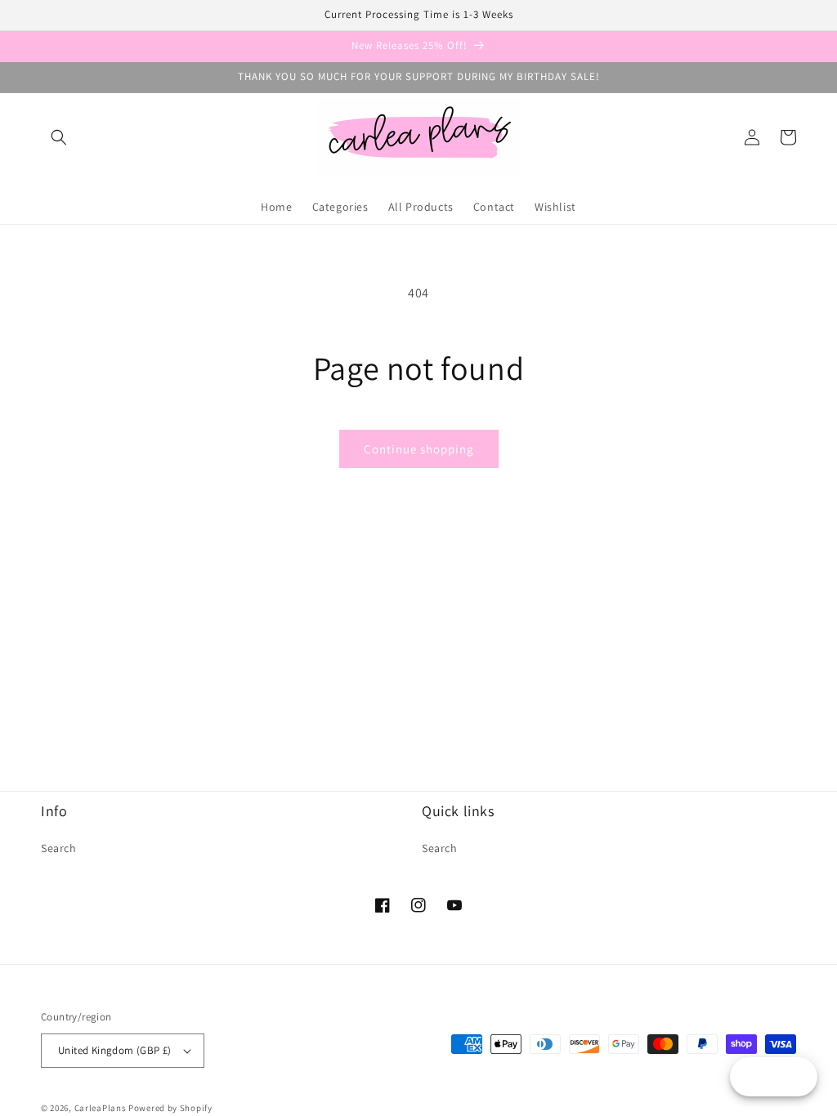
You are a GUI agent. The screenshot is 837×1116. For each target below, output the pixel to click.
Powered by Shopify (170, 1108)
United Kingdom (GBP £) (115, 1050)
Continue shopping (419, 449)
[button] (59, 137)
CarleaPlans (100, 1108)
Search (59, 848)
